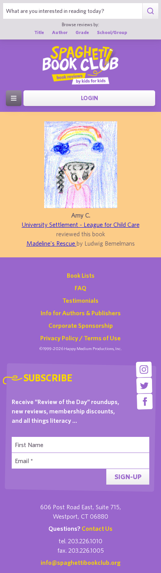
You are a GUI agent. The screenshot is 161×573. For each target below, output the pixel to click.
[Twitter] (144, 385)
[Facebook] (145, 401)
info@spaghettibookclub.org (80, 562)
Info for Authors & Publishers (81, 312)
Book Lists (81, 275)
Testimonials (80, 300)
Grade (82, 32)
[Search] (150, 11)
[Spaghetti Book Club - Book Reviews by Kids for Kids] (80, 64)
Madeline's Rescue (52, 243)
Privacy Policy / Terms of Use (80, 337)
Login (89, 98)
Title (39, 32)
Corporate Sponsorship (80, 325)
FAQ (80, 287)
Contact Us (97, 528)
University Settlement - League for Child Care (81, 224)
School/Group (112, 32)
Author (60, 32)
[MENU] (13, 98)
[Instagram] (144, 369)
